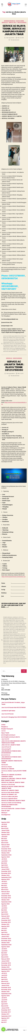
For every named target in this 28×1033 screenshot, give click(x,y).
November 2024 (6, 851)
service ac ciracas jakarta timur (10, 627)
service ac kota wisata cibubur (10, 644)
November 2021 (6, 922)
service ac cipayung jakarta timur (18, 626)
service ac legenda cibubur (9, 647)
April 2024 (4, 865)
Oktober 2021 (5, 924)
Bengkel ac (4, 726)
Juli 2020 (4, 948)
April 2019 (4, 979)
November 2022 (6, 897)
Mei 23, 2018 (21, 37)
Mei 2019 (4, 977)
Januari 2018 (5, 1008)
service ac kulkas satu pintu (9, 796)
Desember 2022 (6, 895)
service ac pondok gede (12, 655)
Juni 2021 (4, 928)
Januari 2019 (5, 985)
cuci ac (3, 731)
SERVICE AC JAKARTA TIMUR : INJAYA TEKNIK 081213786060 (14, 365)
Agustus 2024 (5, 857)
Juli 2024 (4, 859)
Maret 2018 (4, 1006)
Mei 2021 (4, 930)
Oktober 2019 (5, 967)
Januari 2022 (5, 918)
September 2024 (6, 855)
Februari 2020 (5, 959)
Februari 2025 (5, 844)
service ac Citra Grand (8, 784)
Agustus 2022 (5, 904)
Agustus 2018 (5, 995)
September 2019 (6, 969)
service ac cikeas (18, 623)
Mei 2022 (4, 910)
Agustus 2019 (5, 971)
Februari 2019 (5, 983)
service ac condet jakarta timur (17, 629)
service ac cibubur (14, 621)
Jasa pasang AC (6, 749)
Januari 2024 (5, 869)
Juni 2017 (4, 1020)
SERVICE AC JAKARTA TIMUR (10, 790)
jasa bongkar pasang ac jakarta (10, 737)
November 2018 (6, 989)
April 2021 (4, 932)
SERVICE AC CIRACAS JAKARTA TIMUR (12, 782)
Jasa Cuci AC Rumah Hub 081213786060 (13, 707)
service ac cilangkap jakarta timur (11, 340)
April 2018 (4, 1004)
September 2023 (6, 877)
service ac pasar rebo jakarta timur (11, 650)
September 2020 (6, 944)
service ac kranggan (20, 646)
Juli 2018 (4, 997)
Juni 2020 (4, 951)
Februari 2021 (5, 934)
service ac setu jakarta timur (10, 351)
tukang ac (4, 812)
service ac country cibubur (9, 631)
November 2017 (6, 1012)
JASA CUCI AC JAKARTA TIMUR (10, 745)
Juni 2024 (4, 861)
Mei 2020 (4, 953)
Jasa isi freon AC (6, 747)
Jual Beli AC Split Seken (8, 710)
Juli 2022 (4, 906)
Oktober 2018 (5, 991)
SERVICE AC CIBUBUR (7, 768)
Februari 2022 (5, 916)
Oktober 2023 (5, 875)
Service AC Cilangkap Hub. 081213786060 (14, 717)
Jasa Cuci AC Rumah (7, 714)
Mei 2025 (4, 838)
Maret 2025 (4, 842)
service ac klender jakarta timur (17, 643)
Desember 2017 (6, 1010)
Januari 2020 (5, 961)
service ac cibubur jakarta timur (17, 339)
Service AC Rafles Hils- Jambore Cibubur (13, 808)
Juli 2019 (4, 973)
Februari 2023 (5, 891)
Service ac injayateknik (15, 343)
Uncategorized (21, 22)
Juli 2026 (4, 824)
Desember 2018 (6, 987)
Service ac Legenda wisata (9, 798)
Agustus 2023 (5, 879)
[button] (3, 1029)
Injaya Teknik (20, 20)
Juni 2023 (4, 883)
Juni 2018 (4, 999)
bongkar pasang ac (8, 617)
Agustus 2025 (5, 834)
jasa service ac (5, 755)
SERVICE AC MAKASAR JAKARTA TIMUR (13, 800)
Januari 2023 (5, 893)
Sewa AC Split (13, 22)
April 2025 (4, 840)
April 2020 (4, 955)
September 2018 (6, 993)
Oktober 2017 (5, 1014)
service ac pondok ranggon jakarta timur (16, 349)
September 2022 (6, 902)
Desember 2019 (6, 963)
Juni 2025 (4, 836)
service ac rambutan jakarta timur (11, 660)
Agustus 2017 (5, 1018)
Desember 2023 (6, 871)
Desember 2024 (6, 849)
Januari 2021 (5, 936)
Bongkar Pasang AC (10, 20)
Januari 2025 (5, 846)
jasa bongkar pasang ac (8, 735)
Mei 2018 (4, 1002)
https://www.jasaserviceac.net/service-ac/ (13, 576)
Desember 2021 (6, 920)
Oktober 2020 (5, 942)
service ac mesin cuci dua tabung (11, 802)
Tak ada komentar (15, 40)
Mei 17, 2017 (20, 373)
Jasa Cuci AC (5, 739)
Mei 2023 (4, 885)
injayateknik (11, 37)
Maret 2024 (4, 867)
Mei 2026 (4, 826)
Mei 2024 (4, 863)
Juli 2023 (4, 881)
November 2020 (6, 940)
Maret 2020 (4, 957)
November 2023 (6, 873)
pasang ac (15, 617)
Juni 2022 (4, 908)
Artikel (3, 724)
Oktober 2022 (5, 900)
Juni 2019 (4, 975)
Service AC (5, 22)
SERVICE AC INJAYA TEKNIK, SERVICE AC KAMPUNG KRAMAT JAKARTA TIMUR (14, 30)
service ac (20, 617)
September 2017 (6, 1016)
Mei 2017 (4, 1022)
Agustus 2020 (5, 946)
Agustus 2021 (5, 926)
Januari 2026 (5, 830)
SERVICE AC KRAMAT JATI (9, 794)
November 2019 (6, 965)
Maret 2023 (4, 889)
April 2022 (4, 912)
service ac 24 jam (6, 766)
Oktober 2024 (5, 853)
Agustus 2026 (5, 822)
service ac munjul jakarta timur (17, 649)
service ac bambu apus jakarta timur (12, 336)
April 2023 (4, 887)
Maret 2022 (4, 914)
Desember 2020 (6, 938)
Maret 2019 (4, 981)
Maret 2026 (4, 828)
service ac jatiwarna (15, 635)
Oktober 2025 (5, 832)
